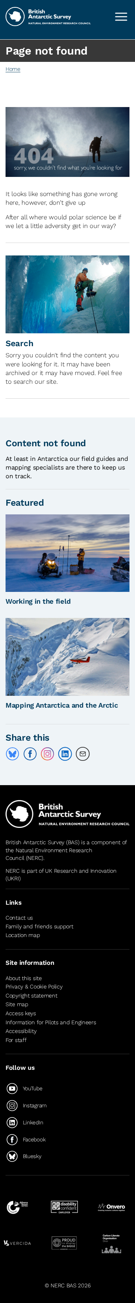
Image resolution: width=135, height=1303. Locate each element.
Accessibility (21, 1031)
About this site (24, 978)
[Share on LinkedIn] (65, 754)
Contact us (19, 917)
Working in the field (38, 601)
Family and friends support (39, 926)
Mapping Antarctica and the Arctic (62, 705)
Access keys (21, 1013)
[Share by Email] (83, 754)
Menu (121, 16)
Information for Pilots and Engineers (51, 1022)
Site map (17, 1004)
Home (13, 69)
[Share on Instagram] (47, 754)
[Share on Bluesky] (12, 754)
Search (19, 343)
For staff (16, 1040)
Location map (23, 935)
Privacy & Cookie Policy (34, 986)
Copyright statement (31, 995)
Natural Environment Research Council (49, 854)
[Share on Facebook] (30, 754)
